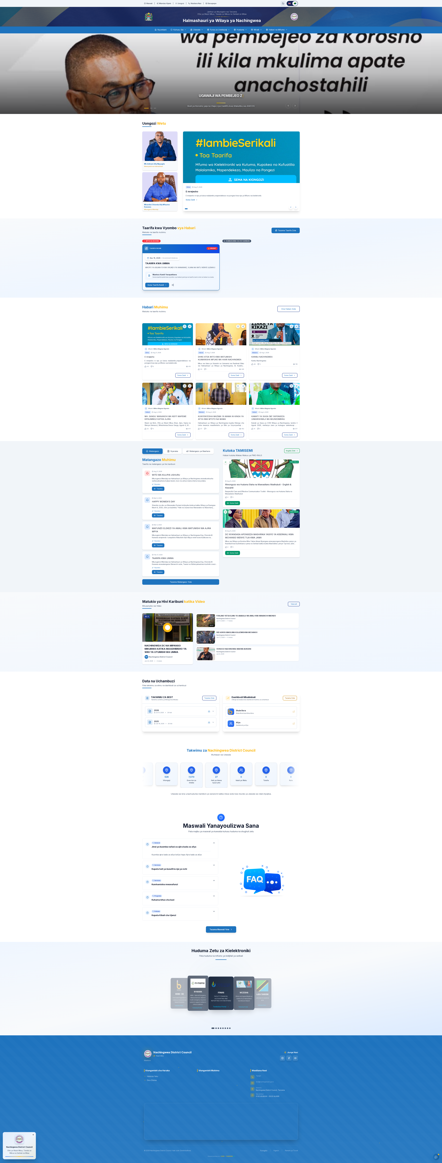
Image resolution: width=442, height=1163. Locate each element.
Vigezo (276, 1150)
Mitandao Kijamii (165, 3)
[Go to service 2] (215, 1028)
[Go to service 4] (219, 1028)
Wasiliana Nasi (196, 3)
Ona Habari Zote (288, 309)
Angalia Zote (290, 451)
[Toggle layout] (33, 1134)
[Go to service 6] (224, 1028)
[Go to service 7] (227, 1028)
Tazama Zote (209, 698)
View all (294, 604)
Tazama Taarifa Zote (287, 230)
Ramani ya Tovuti (291, 1150)
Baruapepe (212, 3)
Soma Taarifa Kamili (156, 285)
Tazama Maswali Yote (219, 929)
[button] (180, 849)
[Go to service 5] (222, 1028)
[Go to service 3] (217, 1028)
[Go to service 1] (212, 1028)
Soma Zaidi (190, 200)
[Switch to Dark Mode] (283, 3)
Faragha (263, 1150)
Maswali (149, 3)
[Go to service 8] (229, 1028)
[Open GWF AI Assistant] (436, 1157)
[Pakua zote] (209, 711)
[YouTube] (295, 1058)
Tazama (160, 489)
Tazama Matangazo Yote (181, 582)
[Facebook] (288, 1058)
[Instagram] (282, 1058)
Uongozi (181, 3)
